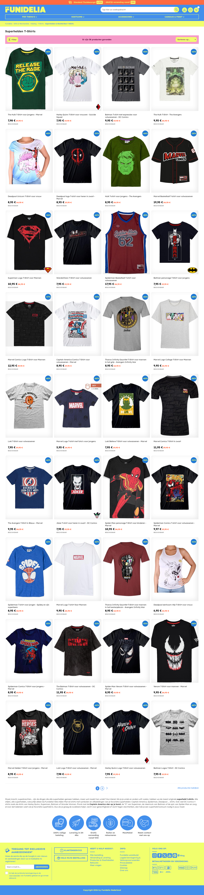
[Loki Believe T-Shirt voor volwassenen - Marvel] (126, 406)
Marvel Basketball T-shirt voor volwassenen (173, 196)
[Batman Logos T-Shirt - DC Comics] (174, 732)
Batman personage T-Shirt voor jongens (172, 278)
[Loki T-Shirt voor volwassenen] (29, 406)
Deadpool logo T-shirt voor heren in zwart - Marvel (75, 197)
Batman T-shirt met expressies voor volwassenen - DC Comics (121, 115)
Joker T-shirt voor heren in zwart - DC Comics (76, 523)
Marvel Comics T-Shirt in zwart (167, 441)
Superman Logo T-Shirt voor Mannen (24, 278)
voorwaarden (14, 876)
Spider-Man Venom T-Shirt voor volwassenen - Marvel (126, 687)
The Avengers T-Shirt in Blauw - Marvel (25, 523)
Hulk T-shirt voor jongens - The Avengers (123, 196)
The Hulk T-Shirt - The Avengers (168, 114)
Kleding (33, 24)
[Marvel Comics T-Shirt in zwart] (174, 406)
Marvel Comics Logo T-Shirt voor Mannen (26, 359)
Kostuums (76, 17)
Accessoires (125, 17)
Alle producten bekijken (188, 788)
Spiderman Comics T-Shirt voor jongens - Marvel (26, 687)
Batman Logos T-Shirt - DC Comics (169, 768)
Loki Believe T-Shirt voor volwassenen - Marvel (126, 441)
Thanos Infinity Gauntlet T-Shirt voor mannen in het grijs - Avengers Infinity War (125, 360)
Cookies (123, 865)
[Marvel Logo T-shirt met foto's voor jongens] (77, 406)
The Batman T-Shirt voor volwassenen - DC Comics (75, 687)
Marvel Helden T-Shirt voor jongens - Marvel (27, 768)
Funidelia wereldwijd (129, 855)
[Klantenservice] (190, 9)
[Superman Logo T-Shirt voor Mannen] (29, 242)
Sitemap (124, 868)
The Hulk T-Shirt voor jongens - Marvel (25, 114)
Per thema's (28, 17)
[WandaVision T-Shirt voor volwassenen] (77, 242)
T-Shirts (41, 24)
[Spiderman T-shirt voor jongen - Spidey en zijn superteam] (29, 569)
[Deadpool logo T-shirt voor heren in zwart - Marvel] (77, 161)
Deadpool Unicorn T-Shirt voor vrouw (24, 196)
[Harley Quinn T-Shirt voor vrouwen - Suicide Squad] (77, 79)
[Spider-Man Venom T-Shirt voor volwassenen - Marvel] (126, 651)
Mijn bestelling (96, 855)
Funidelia (8, 24)
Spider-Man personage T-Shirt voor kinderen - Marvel (125, 524)
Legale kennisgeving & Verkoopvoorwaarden (130, 858)
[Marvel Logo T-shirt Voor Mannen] (77, 569)
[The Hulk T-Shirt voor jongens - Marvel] (29, 79)
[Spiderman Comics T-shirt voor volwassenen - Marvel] (174, 487)
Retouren (94, 863)
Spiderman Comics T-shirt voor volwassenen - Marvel (174, 524)
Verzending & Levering (100, 857)
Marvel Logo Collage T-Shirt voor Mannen (172, 359)
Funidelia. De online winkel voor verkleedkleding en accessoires (25, 9)
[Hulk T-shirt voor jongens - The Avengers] (126, 161)
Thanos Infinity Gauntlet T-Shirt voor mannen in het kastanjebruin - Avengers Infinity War (125, 606)
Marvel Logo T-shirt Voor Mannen (71, 605)
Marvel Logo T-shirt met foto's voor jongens (76, 441)
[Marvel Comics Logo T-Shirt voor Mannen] (29, 324)
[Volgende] (107, 788)
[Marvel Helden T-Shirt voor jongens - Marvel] (29, 732)
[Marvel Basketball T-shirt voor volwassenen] (174, 161)
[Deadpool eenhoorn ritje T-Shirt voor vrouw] (174, 569)
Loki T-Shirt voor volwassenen (21, 441)
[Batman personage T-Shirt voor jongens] (174, 242)
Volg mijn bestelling (72, 858)
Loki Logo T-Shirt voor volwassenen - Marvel (76, 768)
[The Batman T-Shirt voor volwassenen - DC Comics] (77, 651)
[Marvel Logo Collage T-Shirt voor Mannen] (174, 324)
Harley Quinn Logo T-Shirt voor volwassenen (125, 768)
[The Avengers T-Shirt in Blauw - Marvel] (29, 487)
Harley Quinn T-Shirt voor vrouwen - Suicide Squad (76, 115)
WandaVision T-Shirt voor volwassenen (74, 278)
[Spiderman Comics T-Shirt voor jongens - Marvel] (29, 651)
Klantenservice (72, 850)
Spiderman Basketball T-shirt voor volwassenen (120, 279)
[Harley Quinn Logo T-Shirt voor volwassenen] (126, 732)
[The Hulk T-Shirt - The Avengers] (174, 79)
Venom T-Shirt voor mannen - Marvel (170, 686)
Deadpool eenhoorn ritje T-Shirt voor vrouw (173, 605)
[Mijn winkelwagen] (196, 9)
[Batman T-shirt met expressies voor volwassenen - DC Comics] (126, 79)
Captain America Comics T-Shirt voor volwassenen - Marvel (73, 360)
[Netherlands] (154, 855)
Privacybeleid (126, 863)
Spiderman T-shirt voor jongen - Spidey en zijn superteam (28, 606)
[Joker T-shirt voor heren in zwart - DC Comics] (77, 487)
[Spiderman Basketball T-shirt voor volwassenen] (126, 242)
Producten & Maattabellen (102, 860)
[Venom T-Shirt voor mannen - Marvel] (174, 651)
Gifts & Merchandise (21, 24)
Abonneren (42, 867)
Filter (14, 39)
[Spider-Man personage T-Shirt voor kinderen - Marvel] (126, 487)
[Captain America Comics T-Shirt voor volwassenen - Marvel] (77, 324)
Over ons (124, 870)
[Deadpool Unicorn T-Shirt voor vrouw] (29, 161)
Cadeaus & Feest (173, 17)
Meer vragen (95, 865)
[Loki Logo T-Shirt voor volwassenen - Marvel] (77, 732)
